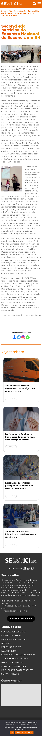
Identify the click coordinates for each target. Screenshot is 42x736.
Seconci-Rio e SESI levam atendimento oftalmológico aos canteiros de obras (20, 388)
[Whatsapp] (28, 337)
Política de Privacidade (13, 666)
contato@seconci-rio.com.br (14, 611)
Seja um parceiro (10, 674)
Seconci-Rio (6, 11)
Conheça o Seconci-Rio (13, 632)
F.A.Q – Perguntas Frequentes (17, 670)
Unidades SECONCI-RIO (12, 662)
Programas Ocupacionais (15, 639)
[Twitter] (19, 337)
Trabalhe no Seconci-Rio (14, 659)
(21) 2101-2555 (21, 606)
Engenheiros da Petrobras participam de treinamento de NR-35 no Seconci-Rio (19, 486)
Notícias (5, 643)
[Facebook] (14, 337)
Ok (12, 733)
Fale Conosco (8, 651)
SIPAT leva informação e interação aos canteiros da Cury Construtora (20, 534)
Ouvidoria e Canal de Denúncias (18, 655)
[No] (39, 728)
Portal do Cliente (11, 647)
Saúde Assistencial (11, 636)
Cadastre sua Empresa (21, 618)
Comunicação (20, 11)
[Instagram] (23, 337)
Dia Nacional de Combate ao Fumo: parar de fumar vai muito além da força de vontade (20, 437)
